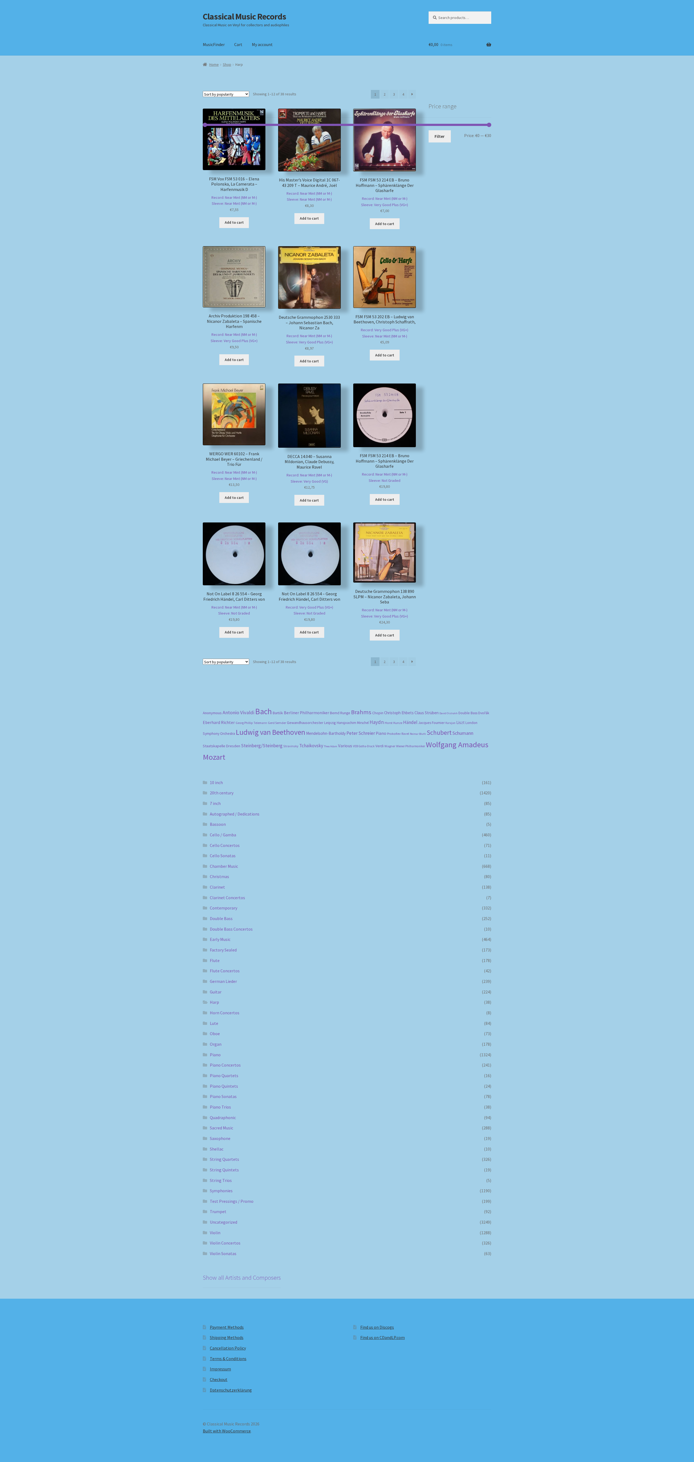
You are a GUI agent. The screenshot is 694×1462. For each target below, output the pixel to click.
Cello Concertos (225, 845)
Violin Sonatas (223, 1253)
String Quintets (224, 1169)
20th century (221, 792)
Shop (227, 64)
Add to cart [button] (234, 222)
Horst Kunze (393, 722)
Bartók (278, 713)
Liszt (460, 722)
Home (214, 64)
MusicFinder (214, 44)
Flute (215, 960)
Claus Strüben (427, 712)
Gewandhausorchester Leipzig (311, 722)
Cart (238, 44)
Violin (215, 1232)
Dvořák (483, 713)
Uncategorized (223, 1222)
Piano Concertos (225, 1065)
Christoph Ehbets (399, 712)
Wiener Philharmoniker (410, 746)
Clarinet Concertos (227, 897)
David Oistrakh (448, 713)
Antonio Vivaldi (238, 712)
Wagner (389, 746)
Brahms (361, 712)
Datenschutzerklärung (231, 1390)
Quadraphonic (223, 1117)
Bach (263, 711)
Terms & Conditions (228, 1358)
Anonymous (212, 712)
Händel (410, 722)
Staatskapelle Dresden (221, 745)
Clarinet (217, 887)
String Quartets (224, 1159)
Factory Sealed (223, 950)
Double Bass (467, 713)
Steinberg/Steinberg (261, 746)
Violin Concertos (225, 1243)
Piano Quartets (224, 1075)
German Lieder (223, 981)
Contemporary (223, 908)
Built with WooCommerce (227, 1431)
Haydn (377, 722)
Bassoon (218, 824)
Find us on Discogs (377, 1327)
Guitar (215, 992)
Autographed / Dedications (234, 814)
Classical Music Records (244, 16)
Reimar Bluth (418, 734)
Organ (215, 1044)
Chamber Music (224, 866)
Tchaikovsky (311, 746)
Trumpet (218, 1211)
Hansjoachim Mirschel (353, 722)
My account (262, 44)
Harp (214, 1002)
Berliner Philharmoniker (306, 712)
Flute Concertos (225, 970)
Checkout (218, 1379)
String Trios (221, 1180)
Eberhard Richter (219, 722)
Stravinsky (290, 746)
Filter (440, 136)
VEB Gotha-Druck (364, 746)
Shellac (216, 1149)
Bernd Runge (340, 713)
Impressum (220, 1369)
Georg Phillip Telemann (251, 723)
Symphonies (221, 1190)
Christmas (219, 876)
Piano (381, 733)
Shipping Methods (226, 1337)
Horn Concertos (224, 1012)
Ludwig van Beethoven (270, 732)
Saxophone (220, 1138)
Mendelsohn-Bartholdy (326, 733)
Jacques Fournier (431, 722)
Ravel (405, 734)
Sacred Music (221, 1127)
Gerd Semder (277, 723)
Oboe (215, 1033)
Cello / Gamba (223, 834)
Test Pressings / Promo (231, 1201)
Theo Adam (330, 746)
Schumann (462, 733)
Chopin (377, 713)
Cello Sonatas (223, 855)
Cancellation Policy (228, 1348)
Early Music (220, 939)
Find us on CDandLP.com (382, 1337)
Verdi (379, 746)
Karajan (450, 723)
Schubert (439, 732)
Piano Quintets (224, 1086)
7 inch (215, 803)
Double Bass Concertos (231, 929)
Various (345, 746)
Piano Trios (220, 1107)
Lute (214, 1023)
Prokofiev (394, 733)
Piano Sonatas (223, 1096)
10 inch (216, 782)
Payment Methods (227, 1327)
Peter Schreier (360, 733)
